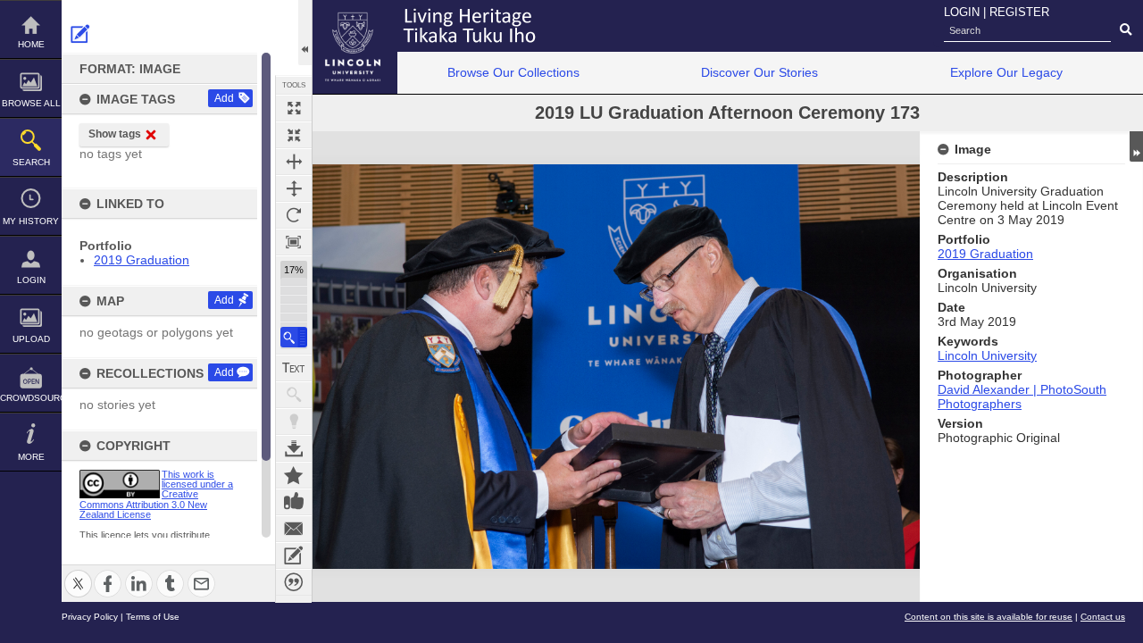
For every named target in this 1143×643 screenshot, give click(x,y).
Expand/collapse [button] (1136, 146)
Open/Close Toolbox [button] (305, 32)
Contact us (1102, 617)
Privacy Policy (90, 617)
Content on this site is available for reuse (988, 617)
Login (31, 280)
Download (294, 448)
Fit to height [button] (294, 188)
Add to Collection (294, 475)
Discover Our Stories (759, 72)
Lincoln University (987, 355)
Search (31, 162)
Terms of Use (152, 617)
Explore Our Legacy (1006, 72)
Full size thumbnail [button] (294, 108)
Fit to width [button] (294, 161)
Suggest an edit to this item (80, 34)
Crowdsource (31, 398)
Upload (31, 339)
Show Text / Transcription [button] (294, 368)
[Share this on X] (78, 573)
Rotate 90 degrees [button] (294, 215)
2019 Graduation (141, 260)
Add (224, 98)
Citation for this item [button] (294, 582)
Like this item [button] (294, 502)
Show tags (114, 134)
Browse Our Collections (513, 72)
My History (31, 221)
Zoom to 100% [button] (294, 242)
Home (31, 44)
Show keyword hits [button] (294, 394)
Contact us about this (294, 528)
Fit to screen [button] (294, 134)
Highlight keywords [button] (294, 421)
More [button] (31, 457)
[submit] (1125, 30)
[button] (293, 337)
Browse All (31, 103)
